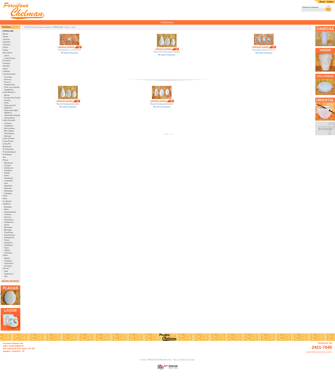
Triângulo (8, 193)
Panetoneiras (9, 235)
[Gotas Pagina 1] (168, 134)
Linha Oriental (8, 138)
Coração (7, 165)
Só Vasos (8, 266)
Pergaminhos (9, 85)
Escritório (7, 61)
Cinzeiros (7, 45)
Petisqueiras (9, 237)
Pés (4, 157)
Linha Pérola (8, 141)
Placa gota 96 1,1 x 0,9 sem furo (69, 50)
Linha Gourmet (9, 120)
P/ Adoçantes (8, 149)
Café (6, 271)
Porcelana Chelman (44, 27)
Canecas (6, 39)
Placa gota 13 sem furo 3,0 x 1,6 (263, 50)
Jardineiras (8, 263)
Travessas (8, 253)
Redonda (7, 188)
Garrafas (6, 66)
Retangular (8, 191)
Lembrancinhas (9, 74)
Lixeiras (7, 100)
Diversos (7, 79)
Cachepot (8, 261)
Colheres (7, 123)
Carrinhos (8, 77)
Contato (330, 1)
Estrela (7, 173)
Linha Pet (7, 144)
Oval (6, 183)
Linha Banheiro (9, 92)
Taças (6, 248)
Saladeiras (8, 245)
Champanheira (10, 212)
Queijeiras (8, 243)
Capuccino (8, 274)
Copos (5, 50)
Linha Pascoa (9, 58)
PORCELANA (167, 22)
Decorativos (7, 53)
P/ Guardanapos (9, 152)
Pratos (6, 240)
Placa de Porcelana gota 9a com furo (68, 104)
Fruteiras (6, 63)
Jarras (6, 56)
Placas (5, 160)
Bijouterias (8, 163)
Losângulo (8, 181)
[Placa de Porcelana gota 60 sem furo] (166, 40)
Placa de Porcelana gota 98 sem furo (161, 104)
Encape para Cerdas (12, 98)
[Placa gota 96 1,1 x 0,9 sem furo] (69, 39)
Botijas (7, 258)
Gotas (6, 176)
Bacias (5, 34)
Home (321, 1)
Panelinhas (8, 232)
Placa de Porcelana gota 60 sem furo (166, 52)
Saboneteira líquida (12, 115)
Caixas (5, 36)
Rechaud (7, 136)
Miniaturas (7, 147)
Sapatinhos (8, 90)
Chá (5, 276)
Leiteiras (6, 71)
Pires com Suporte (11, 87)
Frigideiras (8, 126)
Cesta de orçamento (310, 7)
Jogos (5, 69)
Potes (6, 103)
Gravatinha (8, 178)
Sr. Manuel (7, 201)
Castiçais (6, 42)
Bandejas (8, 207)
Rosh (5, 199)
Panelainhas (9, 133)
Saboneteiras (9, 118)
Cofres (5, 47)
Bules (6, 209)
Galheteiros (8, 222)
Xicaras (6, 268)
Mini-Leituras (9, 128)
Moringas (8, 230)
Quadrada (8, 186)
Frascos (7, 82)
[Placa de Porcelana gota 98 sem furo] (162, 92)
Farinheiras (8, 220)
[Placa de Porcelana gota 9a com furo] (68, 92)
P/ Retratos (7, 154)
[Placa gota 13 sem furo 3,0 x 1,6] (264, 39)
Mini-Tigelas (9, 131)
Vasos (5, 255)
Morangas (8, 227)
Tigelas (7, 250)
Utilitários (7, 204)
